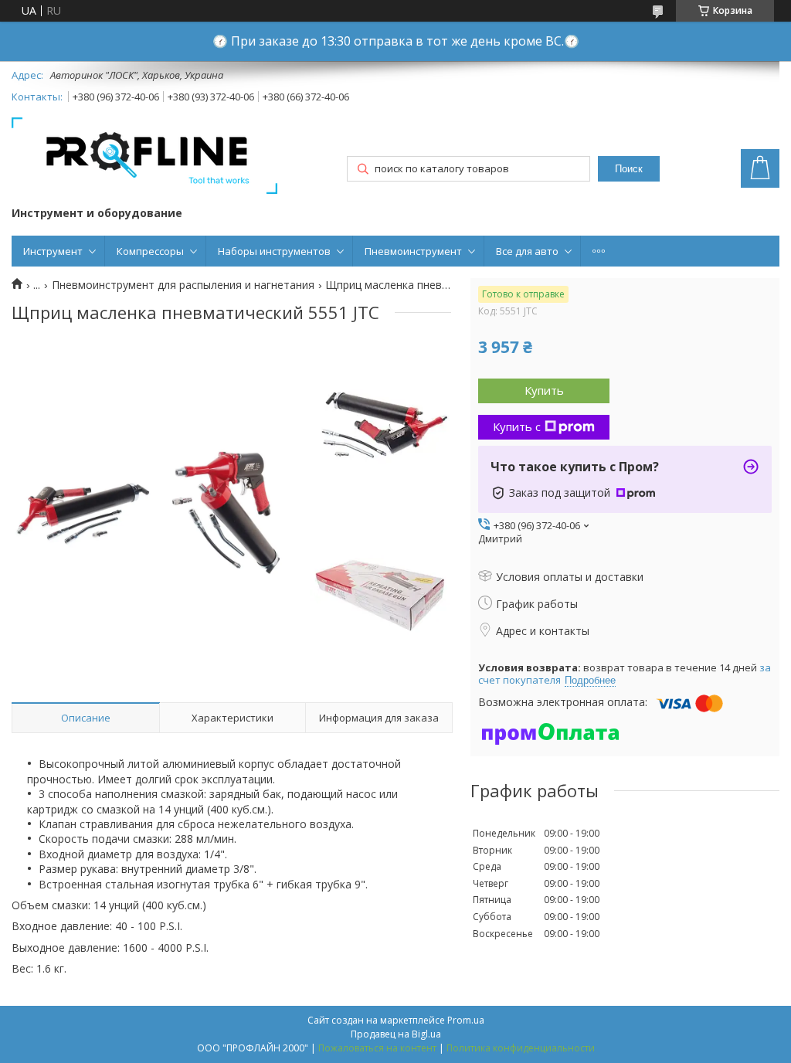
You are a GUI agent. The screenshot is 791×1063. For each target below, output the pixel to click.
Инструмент (53, 251)
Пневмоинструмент (413, 251)
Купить (544, 390)
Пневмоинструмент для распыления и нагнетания (183, 285)
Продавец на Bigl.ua (396, 1034)
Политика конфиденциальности (520, 1048)
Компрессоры (150, 251)
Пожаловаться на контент (377, 1048)
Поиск (629, 169)
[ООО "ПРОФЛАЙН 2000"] (144, 157)
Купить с (517, 426)
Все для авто (527, 251)
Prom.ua (465, 1020)
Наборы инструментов (274, 251)
